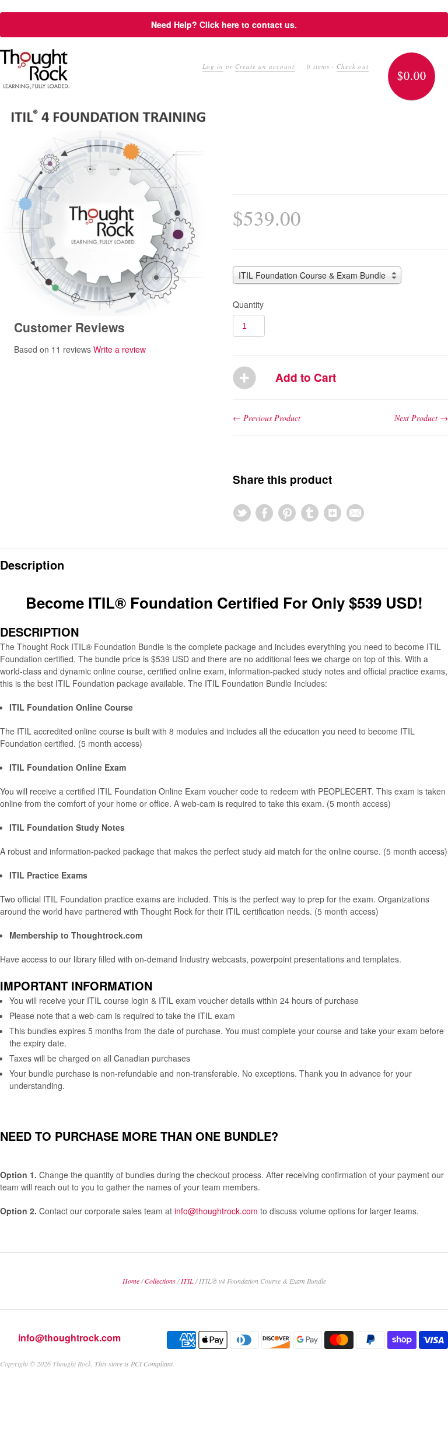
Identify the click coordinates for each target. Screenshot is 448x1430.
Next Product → (421, 417)
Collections (160, 1280)
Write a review (119, 349)
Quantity (248, 304)
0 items (318, 66)
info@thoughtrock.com (216, 1211)
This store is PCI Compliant (133, 1363)
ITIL (187, 1280)
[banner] (34, 69)
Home (131, 1280)
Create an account (265, 66)
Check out (353, 66)
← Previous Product (266, 417)
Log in (212, 66)
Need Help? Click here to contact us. (224, 24)
